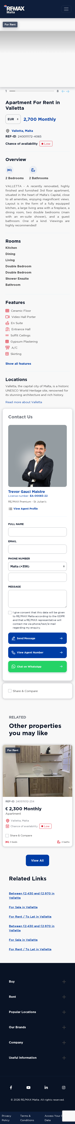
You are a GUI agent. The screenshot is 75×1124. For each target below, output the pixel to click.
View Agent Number (30, 652)
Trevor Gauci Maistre (26, 491)
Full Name (16, 524)
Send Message (26, 638)
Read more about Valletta (23, 402)
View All (37, 860)
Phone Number (19, 558)
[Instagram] (63, 1087)
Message (14, 586)
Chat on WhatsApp (29, 666)
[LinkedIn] (46, 1087)
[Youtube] (28, 1087)
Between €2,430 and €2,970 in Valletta (31, 895)
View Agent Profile (25, 508)
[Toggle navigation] (66, 9)
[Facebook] (11, 1087)
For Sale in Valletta (23, 907)
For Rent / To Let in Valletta (30, 916)
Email (12, 541)
